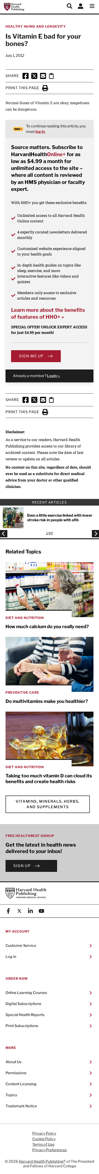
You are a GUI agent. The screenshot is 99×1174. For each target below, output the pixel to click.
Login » (53, 376)
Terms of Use (43, 1144)
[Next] (94, 533)
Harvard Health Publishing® (42, 1161)
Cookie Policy (43, 1139)
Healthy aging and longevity (36, 26)
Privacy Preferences (49, 1150)
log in (40, 131)
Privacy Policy (44, 1133)
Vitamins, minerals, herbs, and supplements (48, 804)
